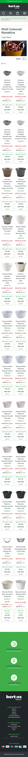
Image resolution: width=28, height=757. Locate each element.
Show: (18, 59)
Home (2, 18)
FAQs (14, 729)
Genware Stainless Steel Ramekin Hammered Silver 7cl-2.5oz (20, 183)
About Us (14, 709)
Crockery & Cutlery (9, 18)
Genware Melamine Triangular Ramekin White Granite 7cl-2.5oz (20, 134)
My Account (14, 724)
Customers (14, 714)
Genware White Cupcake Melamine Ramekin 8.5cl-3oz (21, 231)
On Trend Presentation (18, 18)
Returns (14, 712)
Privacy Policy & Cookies (14, 717)
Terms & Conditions (14, 715)
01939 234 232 (18, 1)
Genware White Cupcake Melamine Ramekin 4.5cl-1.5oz (7, 278)
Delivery (14, 710)
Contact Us (14, 728)
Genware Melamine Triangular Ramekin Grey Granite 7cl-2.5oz (7, 84)
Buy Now (7, 88)
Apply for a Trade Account (14, 726)
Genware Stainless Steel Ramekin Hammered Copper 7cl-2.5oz (7, 183)
